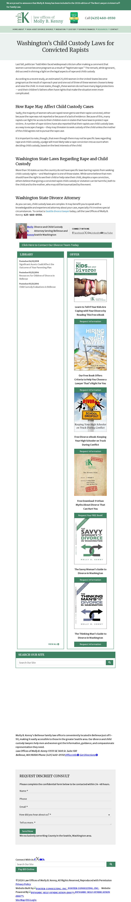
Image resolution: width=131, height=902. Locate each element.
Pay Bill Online (26, 869)
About (21, 29)
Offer (74, 254)
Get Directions (88, 754)
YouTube (108, 232)
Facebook (78, 232)
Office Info (71, 754)
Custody (72, 29)
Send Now (27, 831)
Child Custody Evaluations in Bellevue (37, 287)
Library (26, 254)
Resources (103, 29)
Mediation (61, 29)
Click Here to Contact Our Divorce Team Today (50, 245)
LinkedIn (95, 232)
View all (52, 644)
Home (15, 29)
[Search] (109, 662)
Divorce (50, 29)
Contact (114, 29)
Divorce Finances (87, 29)
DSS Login (30, 900)
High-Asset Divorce (36, 29)
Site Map (20, 900)
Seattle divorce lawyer (57, 211)
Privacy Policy (23, 884)
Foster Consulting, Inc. (83, 888)
